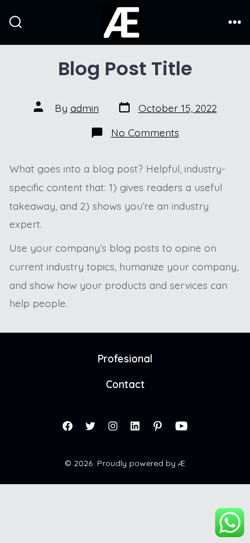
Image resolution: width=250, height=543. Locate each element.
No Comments (145, 132)
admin (84, 107)
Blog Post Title (125, 68)
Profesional (125, 358)
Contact (125, 384)
